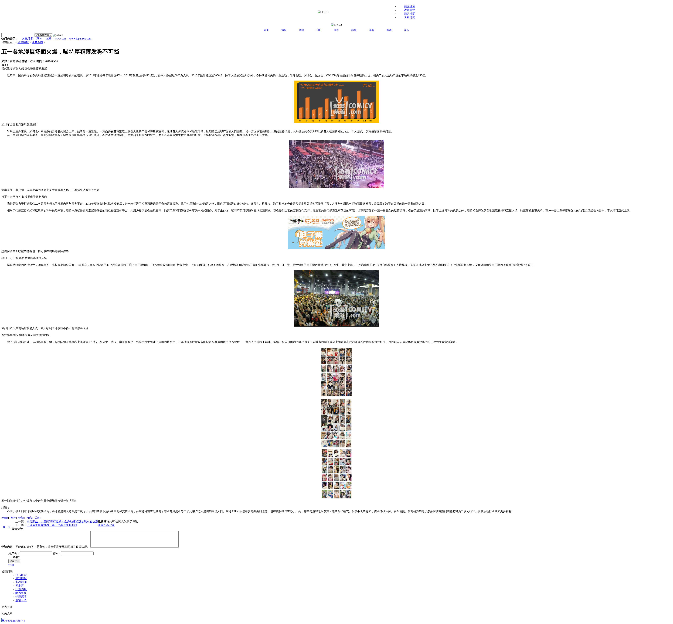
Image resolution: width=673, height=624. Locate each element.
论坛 (406, 30)
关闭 (37, 517)
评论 (21, 517)
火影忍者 (27, 38)
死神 (39, 38)
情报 (283, 30)
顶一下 (6, 527)
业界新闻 (37, 42)
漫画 (371, 30)
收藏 (5, 517)
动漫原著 (21, 596)
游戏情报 (21, 578)
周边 (301, 30)
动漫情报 (23, 42)
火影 (48, 38)
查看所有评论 (106, 525)
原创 (336, 30)
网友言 (19, 585)
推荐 (13, 517)
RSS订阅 (410, 17)
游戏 (389, 30)
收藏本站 (409, 10)
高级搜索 (409, 6)
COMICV (21, 574)
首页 (266, 30)
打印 (29, 517)
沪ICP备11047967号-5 (15, 621)
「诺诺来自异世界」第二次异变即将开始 (52, 525)
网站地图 (409, 13)
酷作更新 (21, 593)
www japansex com (80, 38)
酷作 (353, 30)
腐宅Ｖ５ (21, 600)
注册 (11, 564)
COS (319, 30)
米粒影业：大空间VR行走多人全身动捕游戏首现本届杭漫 (62, 521)
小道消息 (21, 589)
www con (60, 38)
